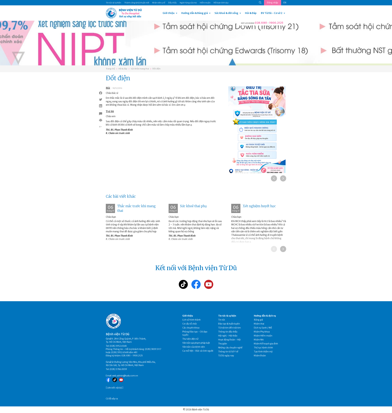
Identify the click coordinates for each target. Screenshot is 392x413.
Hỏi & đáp (123, 68)
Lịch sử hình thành (191, 319)
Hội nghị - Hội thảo (227, 335)
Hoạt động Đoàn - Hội (229, 339)
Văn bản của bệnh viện (193, 346)
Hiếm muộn (205, 2)
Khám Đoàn (260, 355)
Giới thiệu (169, 13)
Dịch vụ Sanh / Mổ (263, 327)
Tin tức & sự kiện (227, 315)
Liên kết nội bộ (114, 387)
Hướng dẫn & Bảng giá (194, 13)
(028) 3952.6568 (118, 346)
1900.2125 (276, 23)
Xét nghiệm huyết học (259, 206)
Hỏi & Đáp (250, 13)
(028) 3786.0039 (118, 369)
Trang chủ (110, 68)
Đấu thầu (172, 2)
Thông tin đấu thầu (227, 331)
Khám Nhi (259, 339)
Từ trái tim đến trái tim (229, 327)
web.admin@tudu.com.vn (125, 375)
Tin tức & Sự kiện (113, 2)
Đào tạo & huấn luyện (229, 323)
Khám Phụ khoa (262, 331)
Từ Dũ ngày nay (226, 355)
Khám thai (259, 323)
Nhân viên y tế (158, 2)
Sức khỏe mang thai (140, 68)
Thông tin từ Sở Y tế (228, 351)
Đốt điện (156, 68)
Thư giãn (222, 343)
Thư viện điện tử (190, 339)
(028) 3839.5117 (153, 349)
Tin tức (221, 319)
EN (284, 2)
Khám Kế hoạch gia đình (266, 343)
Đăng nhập (272, 2)
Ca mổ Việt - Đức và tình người (197, 350)
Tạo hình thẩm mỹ (263, 351)
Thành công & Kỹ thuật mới (136, 2)
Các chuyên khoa (190, 327)
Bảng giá (258, 319)
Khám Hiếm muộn (263, 335)
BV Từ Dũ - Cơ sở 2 (271, 13)
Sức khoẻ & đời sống (226, 13)
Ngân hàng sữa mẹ (188, 2)
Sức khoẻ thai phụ (193, 206)
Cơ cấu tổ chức (189, 323)
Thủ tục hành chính (263, 347)
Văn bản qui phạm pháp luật (196, 342)
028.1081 (261, 23)
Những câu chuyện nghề (230, 347)
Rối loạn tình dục (221, 2)
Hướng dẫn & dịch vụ (265, 315)
